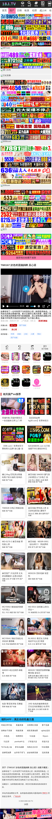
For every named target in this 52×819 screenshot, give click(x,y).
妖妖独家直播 (32, 753)
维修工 (38, 480)
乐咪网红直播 (32, 725)
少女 (37, 709)
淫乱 (35, 678)
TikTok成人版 (6, 747)
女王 (32, 514)
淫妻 (13, 579)
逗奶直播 (45, 753)
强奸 (15, 612)
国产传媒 (22, 325)
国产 (12, 10)
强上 (33, 480)
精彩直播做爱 (32, 731)
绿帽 (3, 579)
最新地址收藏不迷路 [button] (26, 257)
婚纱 (29, 579)
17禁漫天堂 (32, 742)
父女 (33, 644)
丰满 (44, 676)
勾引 (7, 612)
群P (37, 547)
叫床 (39, 678)
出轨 (7, 579)
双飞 (33, 547)
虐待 (40, 514)
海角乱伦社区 (32, 747)
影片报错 (45, 349)
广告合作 (17, 796)
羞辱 (44, 514)
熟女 (39, 334)
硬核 (29, 482)
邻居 (12, 334)
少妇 (25, 334)
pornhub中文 (20, 742)
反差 (42, 480)
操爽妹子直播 (6, 731)
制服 (7, 707)
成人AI (43, 10)
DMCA (44, 793)
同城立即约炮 (6, 725)
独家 (3, 480)
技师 (33, 676)
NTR (17, 579)
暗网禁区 (19, 736)
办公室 (40, 612)
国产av (13, 325)
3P (11, 579)
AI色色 (6, 736)
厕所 (41, 709)
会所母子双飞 (19, 753)
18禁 (26, 804)
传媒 (33, 482)
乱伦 (3, 644)
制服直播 (19, 731)
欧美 (27, 10)
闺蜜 (11, 612)
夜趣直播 (19, 725)
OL (29, 612)
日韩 (19, 10)
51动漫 (32, 736)
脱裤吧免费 (6, 753)
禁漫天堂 (45, 742)
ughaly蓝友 (45, 731)
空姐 (7, 644)
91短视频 (45, 747)
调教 (36, 514)
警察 (3, 707)
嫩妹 (37, 676)
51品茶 (6, 742)
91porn (45, 736)
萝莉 (29, 547)
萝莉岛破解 (19, 747)
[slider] (13, 306)
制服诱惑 (34, 612)
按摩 (29, 676)
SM (29, 514)
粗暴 (44, 709)
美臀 (41, 676)
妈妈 (19, 334)
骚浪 (46, 480)
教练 (29, 709)
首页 (4, 10)
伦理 (34, 10)
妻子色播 (45, 725)
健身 (33, 709)
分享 (32, 349)
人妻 (32, 334)
